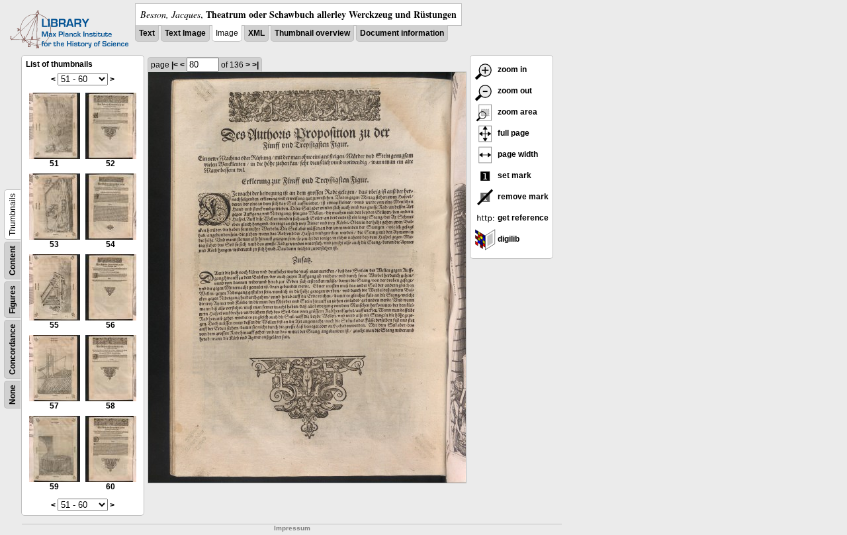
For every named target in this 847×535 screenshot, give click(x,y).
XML (256, 33)
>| (255, 65)
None (12, 395)
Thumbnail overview (312, 33)
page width (517, 154)
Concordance (12, 349)
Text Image (185, 33)
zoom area (516, 112)
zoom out (514, 90)
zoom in (511, 69)
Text (147, 33)
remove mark (522, 196)
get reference (522, 217)
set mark (513, 175)
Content (12, 260)
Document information (402, 33)
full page (512, 133)
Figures (12, 299)
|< (174, 65)
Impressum (292, 528)
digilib (507, 239)
